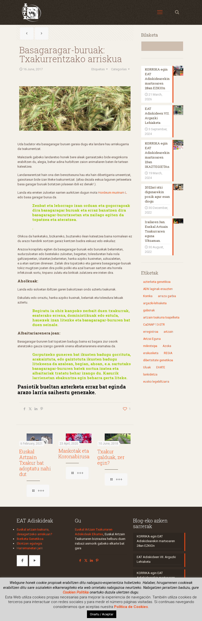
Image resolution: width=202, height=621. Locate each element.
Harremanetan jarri (30, 548)
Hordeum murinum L (112, 192)
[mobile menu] (160, 12)
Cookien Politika (76, 592)
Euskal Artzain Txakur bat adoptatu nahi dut (35, 462)
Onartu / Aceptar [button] (101, 614)
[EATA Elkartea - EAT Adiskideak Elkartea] (31, 12)
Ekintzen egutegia (29, 543)
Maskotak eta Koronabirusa (73, 454)
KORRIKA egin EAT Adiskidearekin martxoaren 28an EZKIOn (156, 541)
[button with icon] (22, 560)
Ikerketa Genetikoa (30, 539)
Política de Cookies (131, 607)
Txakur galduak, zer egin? (110, 457)
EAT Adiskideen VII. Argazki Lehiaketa (156, 559)
